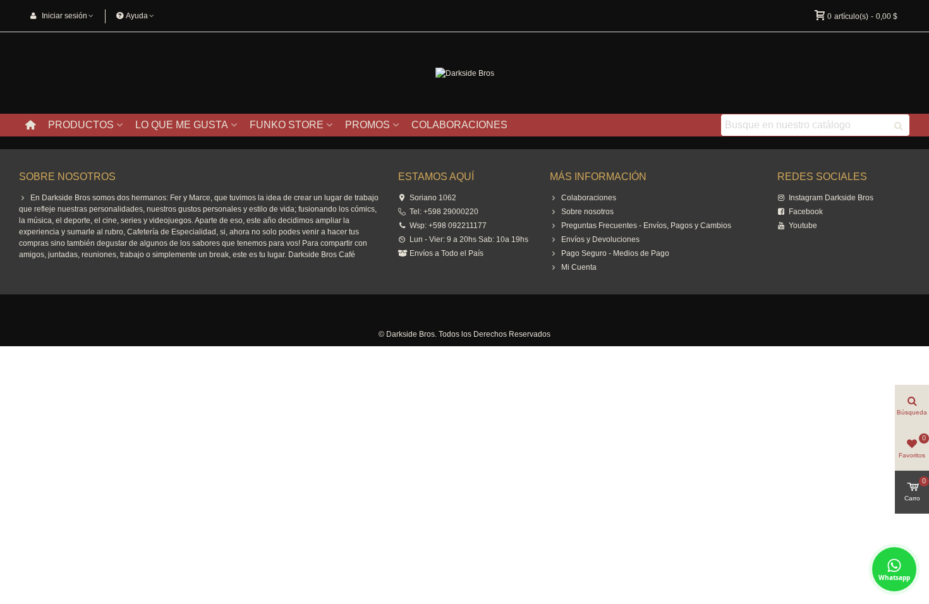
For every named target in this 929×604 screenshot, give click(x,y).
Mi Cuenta (579, 267)
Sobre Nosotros (67, 176)
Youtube (803, 225)
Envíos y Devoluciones (600, 239)
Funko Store (287, 124)
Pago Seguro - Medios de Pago (615, 253)
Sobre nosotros (587, 211)
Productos (81, 124)
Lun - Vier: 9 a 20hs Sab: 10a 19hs (469, 239)
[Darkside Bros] (464, 73)
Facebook (806, 211)
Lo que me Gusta (181, 124)
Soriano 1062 (433, 197)
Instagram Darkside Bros (831, 197)
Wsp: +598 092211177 (448, 225)
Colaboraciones (459, 124)
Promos (367, 124)
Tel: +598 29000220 (444, 211)
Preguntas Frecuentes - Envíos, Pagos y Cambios (646, 225)
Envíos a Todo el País (446, 253)
